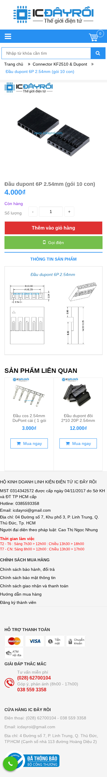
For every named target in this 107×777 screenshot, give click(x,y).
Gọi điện (55, 242)
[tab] (53, 259)
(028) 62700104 (34, 677)
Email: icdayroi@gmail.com (29, 726)
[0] (93, 39)
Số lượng (13, 213)
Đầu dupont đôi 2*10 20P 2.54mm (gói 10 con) (78, 420)
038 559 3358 (31, 689)
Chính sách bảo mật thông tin (28, 577)
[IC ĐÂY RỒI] (53, 18)
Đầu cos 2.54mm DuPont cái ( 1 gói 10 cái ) (29, 420)
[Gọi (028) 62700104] (10, 763)
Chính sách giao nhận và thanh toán (34, 585)
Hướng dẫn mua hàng (21, 594)
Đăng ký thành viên (18, 602)
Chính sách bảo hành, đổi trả (27, 569)
